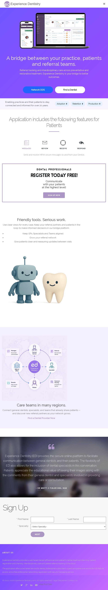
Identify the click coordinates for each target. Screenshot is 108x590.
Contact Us (72, 580)
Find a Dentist (70, 90)
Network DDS (38, 90)
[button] (104, 4)
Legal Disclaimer (60, 580)
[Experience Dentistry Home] (22, 4)
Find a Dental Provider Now (41, 418)
